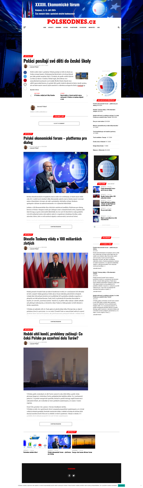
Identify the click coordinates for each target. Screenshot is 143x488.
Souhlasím (121, 485)
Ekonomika (58, 27)
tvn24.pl (80, 85)
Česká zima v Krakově (99, 141)
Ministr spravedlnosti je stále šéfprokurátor (105, 125)
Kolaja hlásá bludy (98, 146)
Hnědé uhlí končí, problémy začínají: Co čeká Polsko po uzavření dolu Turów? (106, 296)
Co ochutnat (83, 27)
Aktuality (50, 27)
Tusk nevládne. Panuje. (100, 137)
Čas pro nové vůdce (98, 121)
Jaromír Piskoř (34, 67)
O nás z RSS (107, 244)
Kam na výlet (92, 27)
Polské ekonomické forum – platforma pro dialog (105, 248)
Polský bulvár (73, 27)
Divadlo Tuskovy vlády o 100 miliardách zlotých (104, 273)
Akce (98, 27)
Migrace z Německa (98, 150)
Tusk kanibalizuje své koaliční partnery (104, 131)
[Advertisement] (71, 42)
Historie (65, 27)
